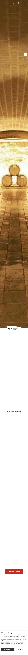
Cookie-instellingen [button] (14, 653)
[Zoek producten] (26, 55)
